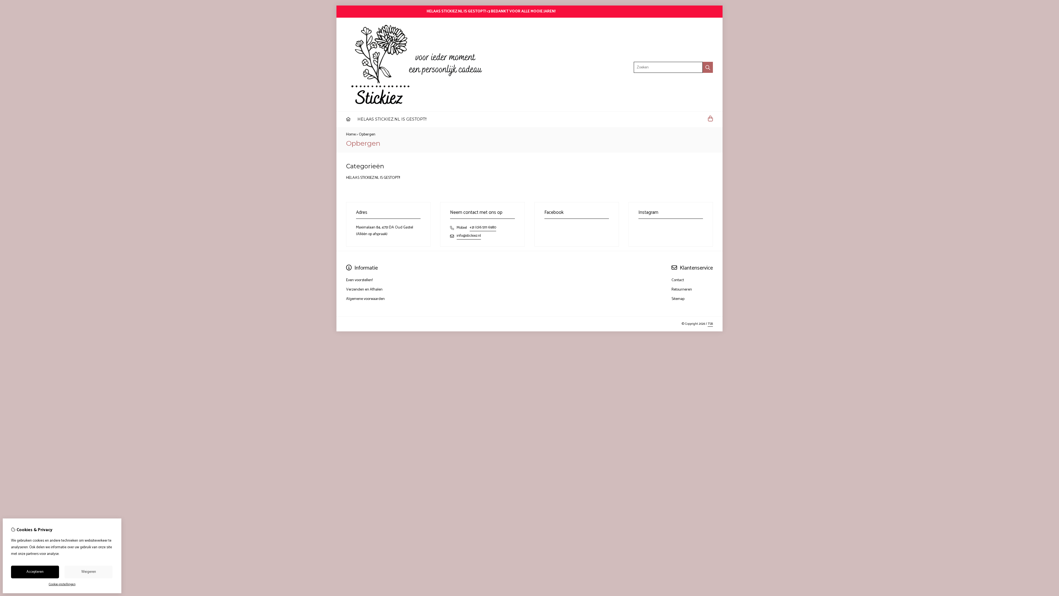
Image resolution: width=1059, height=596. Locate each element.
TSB (710, 323)
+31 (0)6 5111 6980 (483, 227)
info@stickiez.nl (469, 236)
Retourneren (682, 289)
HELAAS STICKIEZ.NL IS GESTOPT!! (392, 119)
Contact (678, 280)
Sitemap (678, 299)
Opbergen (367, 134)
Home (351, 134)
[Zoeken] (708, 67)
